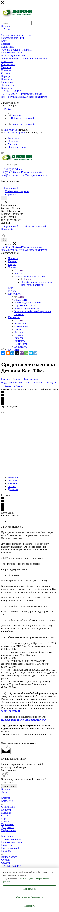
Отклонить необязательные (29, 897)
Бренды (5, 798)
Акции (5, 792)
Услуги (18, 273)
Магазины (7, 836)
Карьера (5, 818)
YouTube (12, 144)
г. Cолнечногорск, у (14, 132)
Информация (8, 830)
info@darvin (10, 129)
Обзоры (5, 859)
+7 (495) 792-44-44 (12, 90)
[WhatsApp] (26, 353)
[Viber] (22, 353)
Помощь (6, 851)
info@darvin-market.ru (24, 96)
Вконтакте (14, 138)
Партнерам (7, 824)
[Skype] (31, 353)
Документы (7, 827)
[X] (17, 353)
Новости (6, 809)
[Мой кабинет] (2, 184)
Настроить (29, 906)
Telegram (13, 141)
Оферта (5, 862)
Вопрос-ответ (9, 856)
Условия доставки (11, 839)
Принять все (29, 889)
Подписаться (9, 786)
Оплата (12, 486)
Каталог (5, 789)
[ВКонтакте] (3, 353)
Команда (6, 812)
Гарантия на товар (11, 842)
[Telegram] (35, 353)
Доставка (13, 489)
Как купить (20, 299)
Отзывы (12, 480)
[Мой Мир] (12, 353)
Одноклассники (17, 147)
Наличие (13, 477)
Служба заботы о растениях (36, 282)
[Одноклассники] (8, 353)
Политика (6, 845)
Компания (20, 323)
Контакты (6, 821)
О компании (8, 806)
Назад (21, 270)
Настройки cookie (11, 848)
